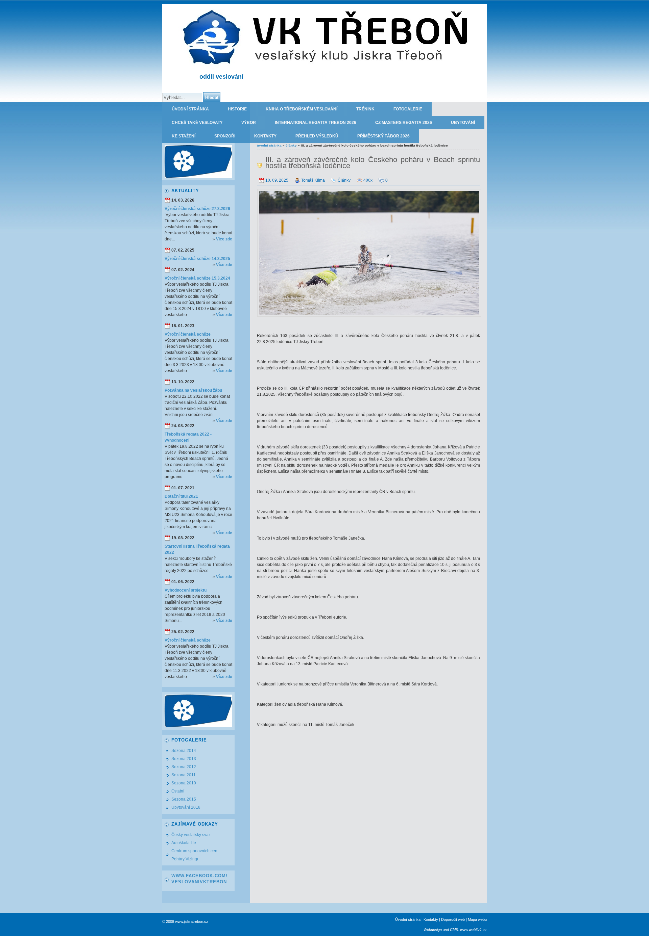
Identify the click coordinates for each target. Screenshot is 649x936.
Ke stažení (183, 136)
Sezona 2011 (183, 775)
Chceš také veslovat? (197, 122)
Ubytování (463, 122)
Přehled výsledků (316, 136)
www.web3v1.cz (473, 930)
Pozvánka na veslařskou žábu (193, 390)
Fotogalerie (407, 109)
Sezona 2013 (183, 758)
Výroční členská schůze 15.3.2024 (197, 278)
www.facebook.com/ (199, 875)
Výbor (248, 122)
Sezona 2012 (183, 766)
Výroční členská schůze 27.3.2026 (197, 208)
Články (291, 145)
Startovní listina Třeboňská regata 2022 (197, 549)
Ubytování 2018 (185, 807)
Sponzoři (224, 136)
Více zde (224, 239)
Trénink (365, 109)
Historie (237, 109)
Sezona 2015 (183, 799)
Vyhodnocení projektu (186, 590)
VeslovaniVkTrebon (199, 881)
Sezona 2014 (183, 750)
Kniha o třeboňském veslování (301, 109)
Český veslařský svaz (191, 834)
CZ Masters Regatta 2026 (403, 122)
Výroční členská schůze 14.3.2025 (197, 258)
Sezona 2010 (183, 783)
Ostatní (177, 791)
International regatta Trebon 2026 (315, 122)
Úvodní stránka (190, 109)
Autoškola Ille (183, 842)
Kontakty (265, 136)
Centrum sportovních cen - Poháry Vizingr (195, 855)
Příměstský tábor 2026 (383, 136)
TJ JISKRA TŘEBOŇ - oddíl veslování (447, 11)
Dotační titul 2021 (181, 496)
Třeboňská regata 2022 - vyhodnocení (188, 437)
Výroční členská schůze (188, 334)
